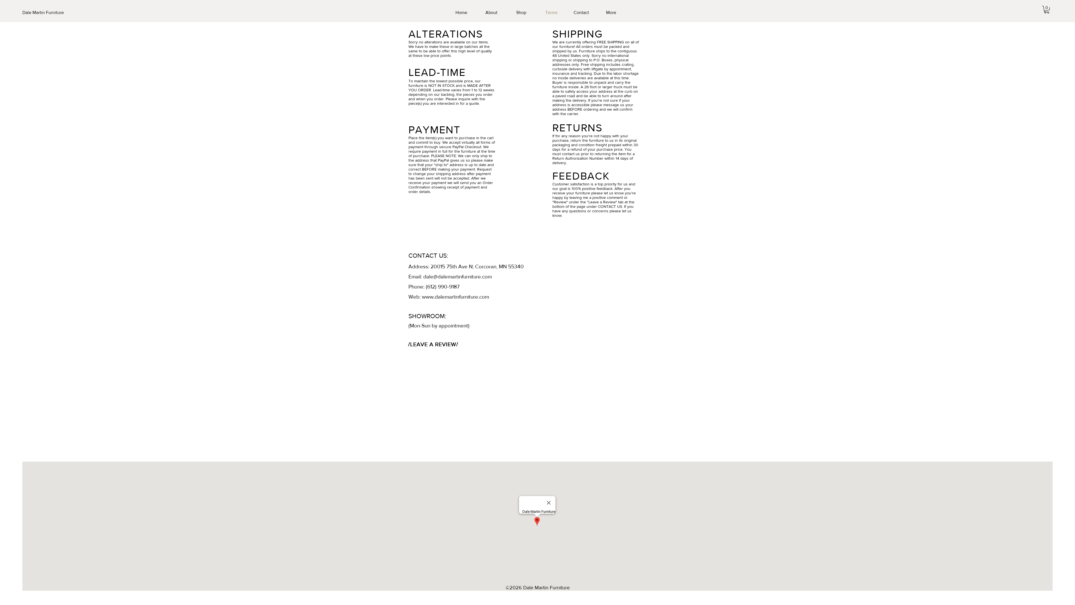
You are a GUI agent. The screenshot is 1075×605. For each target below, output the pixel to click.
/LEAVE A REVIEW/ (433, 344)
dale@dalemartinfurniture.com (457, 277)
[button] (1046, 9)
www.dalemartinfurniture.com (455, 297)
